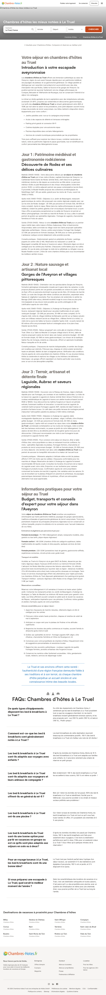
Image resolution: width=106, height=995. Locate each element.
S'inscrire (94, 3)
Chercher (94, 29)
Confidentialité (92, 988)
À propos (37, 968)
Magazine (37, 971)
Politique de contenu (35, 991)
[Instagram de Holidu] (49, 984)
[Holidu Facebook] (57, 984)
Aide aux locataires (65, 964)
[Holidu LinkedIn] (53, 984)
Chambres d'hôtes (70, 37)
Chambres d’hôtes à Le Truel (93, 37)
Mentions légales (74, 988)
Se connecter (83, 3)
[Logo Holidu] (12, 3)
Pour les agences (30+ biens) (90, 969)
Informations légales (58, 991)
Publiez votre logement (68, 3)
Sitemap (46, 991)
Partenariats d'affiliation (67, 974)
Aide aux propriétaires (66, 968)
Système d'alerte (72, 991)
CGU (84, 988)
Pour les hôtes (88, 964)
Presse (61, 971)
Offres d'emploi (39, 964)
